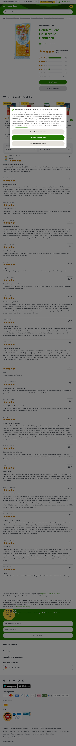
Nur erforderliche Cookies (38, 144)
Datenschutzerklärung (22, 127)
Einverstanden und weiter (38, 138)
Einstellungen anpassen (38, 132)
